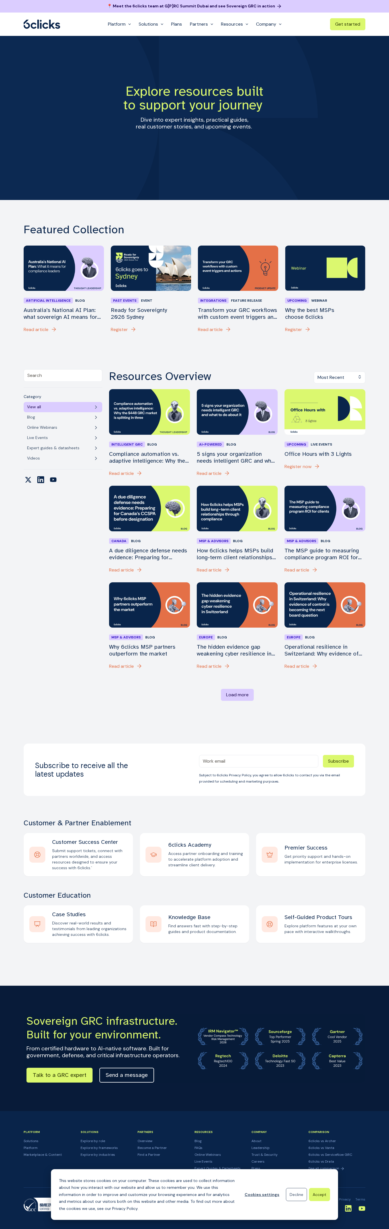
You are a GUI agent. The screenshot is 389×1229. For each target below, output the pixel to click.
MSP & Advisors (213, 541)
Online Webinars (208, 1154)
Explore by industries (98, 1154)
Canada (118, 541)
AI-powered (210, 444)
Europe (206, 637)
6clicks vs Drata (321, 1161)
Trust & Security (264, 1154)
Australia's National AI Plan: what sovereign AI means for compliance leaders (60, 313)
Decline (296, 1194)
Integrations (213, 300)
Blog (198, 1141)
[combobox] (63, 375)
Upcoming (297, 300)
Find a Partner (149, 1154)
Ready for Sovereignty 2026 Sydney (139, 313)
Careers (258, 1161)
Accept (319, 1194)
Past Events (124, 300)
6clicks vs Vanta (321, 1148)
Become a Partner (152, 1148)
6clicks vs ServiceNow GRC (330, 1154)
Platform (31, 1148)
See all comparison (324, 1168)
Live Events (203, 1161)
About (256, 1141)
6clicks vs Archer (322, 1141)
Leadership (260, 1148)
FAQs (198, 1148)
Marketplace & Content (43, 1154)
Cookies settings (262, 1194)
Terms (360, 1199)
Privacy (345, 1199)
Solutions (31, 1141)
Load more (237, 695)
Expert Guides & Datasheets (218, 1168)
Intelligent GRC (127, 444)
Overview (145, 1141)
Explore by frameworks (99, 1148)
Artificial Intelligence (48, 300)
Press (255, 1168)
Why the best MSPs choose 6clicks (309, 313)
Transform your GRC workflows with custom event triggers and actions (237, 313)
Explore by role (93, 1141)
